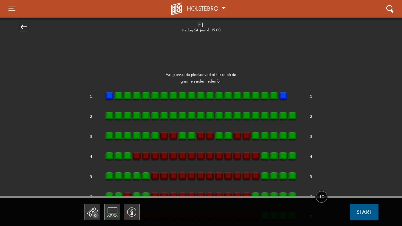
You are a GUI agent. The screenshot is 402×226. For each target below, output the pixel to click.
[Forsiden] (177, 9)
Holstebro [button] (203, 8)
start (364, 212)
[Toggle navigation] (390, 8)
